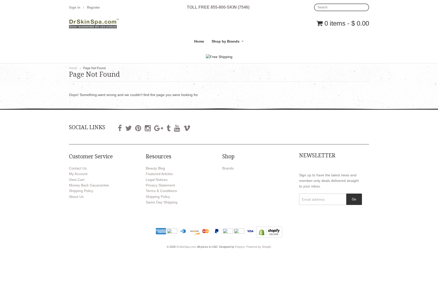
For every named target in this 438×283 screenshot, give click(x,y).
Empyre (240, 246)
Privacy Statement (160, 185)
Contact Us (78, 168)
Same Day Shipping (161, 202)
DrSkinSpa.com (186, 246)
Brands (228, 168)
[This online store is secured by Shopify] (269, 232)
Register (93, 7)
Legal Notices (157, 180)
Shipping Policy (81, 191)
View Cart (76, 180)
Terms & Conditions (161, 191)
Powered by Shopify (258, 246)
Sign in (74, 7)
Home (199, 41)
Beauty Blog (155, 168)
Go (354, 199)
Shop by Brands (226, 41)
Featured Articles (159, 174)
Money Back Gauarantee (89, 185)
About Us (76, 197)
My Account (78, 174)
